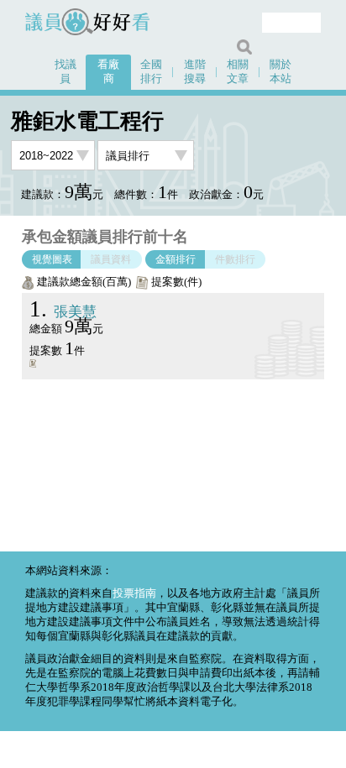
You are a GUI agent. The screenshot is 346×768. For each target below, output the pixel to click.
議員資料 (111, 259)
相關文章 (238, 72)
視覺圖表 (52, 259)
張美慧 (63, 312)
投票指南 (134, 593)
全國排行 (151, 72)
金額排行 (175, 259)
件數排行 (235, 259)
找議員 (65, 72)
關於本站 (280, 72)
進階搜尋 (195, 72)
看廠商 (108, 72)
